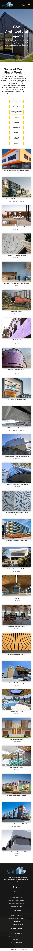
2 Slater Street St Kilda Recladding (16, 484)
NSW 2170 (19, 943)
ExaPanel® (16, 122)
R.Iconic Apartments (16, 711)
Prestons (13, 943)
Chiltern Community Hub (16, 626)
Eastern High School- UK (16, 370)
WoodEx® (16, 143)
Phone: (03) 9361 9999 (17, 897)
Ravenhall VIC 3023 (16, 906)
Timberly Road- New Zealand (16, 569)
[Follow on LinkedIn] (19, 887)
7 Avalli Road (16, 940)
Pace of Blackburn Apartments (16, 199)
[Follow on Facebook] (13, 887)
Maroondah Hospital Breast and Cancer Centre (16, 852)
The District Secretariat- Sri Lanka (16, 512)
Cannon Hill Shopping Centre (16, 400)
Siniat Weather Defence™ (17, 138)
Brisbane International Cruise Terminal (16, 283)
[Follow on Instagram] (16, 887)
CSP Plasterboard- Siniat (16, 112)
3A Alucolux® (16, 106)
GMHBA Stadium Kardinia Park (16, 428)
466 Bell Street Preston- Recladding (16, 456)
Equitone (16, 117)
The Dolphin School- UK (16, 340)
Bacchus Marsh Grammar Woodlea (16, 824)
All (16, 101)
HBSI (25, 949)
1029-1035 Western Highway (16, 903)
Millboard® (16, 132)
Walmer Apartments (16, 767)
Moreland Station (16, 311)
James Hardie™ (16, 127)
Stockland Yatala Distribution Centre (16, 170)
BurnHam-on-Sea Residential (16, 255)
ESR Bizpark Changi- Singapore (16, 541)
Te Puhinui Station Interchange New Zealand (16, 597)
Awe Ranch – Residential (16, 227)
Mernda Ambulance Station (16, 796)
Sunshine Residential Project (16, 655)
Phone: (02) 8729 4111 (16, 934)
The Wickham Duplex (17, 739)
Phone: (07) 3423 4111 (16, 915)
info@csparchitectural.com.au (16, 900)
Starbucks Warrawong (16, 683)
